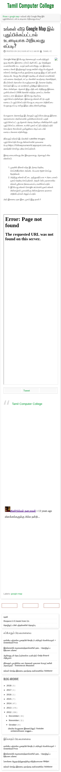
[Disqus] (30, 459)
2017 (9, 690)
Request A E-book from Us (16, 621)
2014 (9, 703)
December (14, 716)
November (14, 720)
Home (5, 16)
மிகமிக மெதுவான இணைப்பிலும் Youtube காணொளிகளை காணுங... (26, 729)
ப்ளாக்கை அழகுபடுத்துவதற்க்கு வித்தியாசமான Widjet (26, 761)
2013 (9, 708)
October (13, 725)
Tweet (26, 390)
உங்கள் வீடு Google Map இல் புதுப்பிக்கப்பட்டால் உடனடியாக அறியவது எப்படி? (29, 37)
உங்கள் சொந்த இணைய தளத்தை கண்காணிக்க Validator (28, 671)
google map (14, 16)
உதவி (6, 617)
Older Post (51, 605)
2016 (9, 694)
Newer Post (9, 605)
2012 (9, 712)
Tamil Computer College (30, 5)
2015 (9, 699)
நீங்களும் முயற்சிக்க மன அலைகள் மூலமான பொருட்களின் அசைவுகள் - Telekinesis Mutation (28, 664)
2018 (9, 685)
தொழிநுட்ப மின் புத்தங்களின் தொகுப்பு (20, 625)
